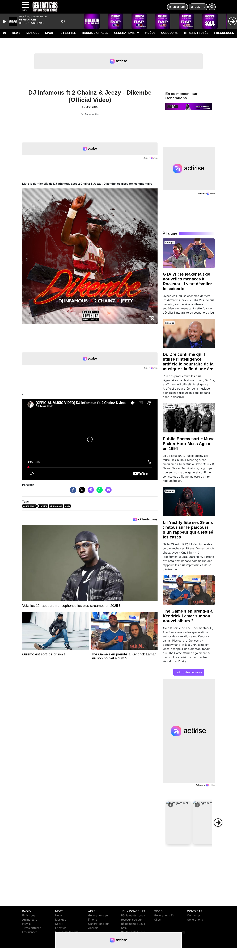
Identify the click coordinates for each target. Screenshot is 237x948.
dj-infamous (56, 506)
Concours (169, 32)
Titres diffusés (196, 32)
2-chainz (42, 506)
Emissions (28, 915)
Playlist (27, 923)
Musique (32, 32)
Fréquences (224, 32)
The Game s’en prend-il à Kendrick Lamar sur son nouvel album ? (188, 616)
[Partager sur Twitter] (81, 491)
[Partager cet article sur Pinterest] (90, 491)
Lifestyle (68, 32)
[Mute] (63, 21)
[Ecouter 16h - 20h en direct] (188, 106)
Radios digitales (95, 32)
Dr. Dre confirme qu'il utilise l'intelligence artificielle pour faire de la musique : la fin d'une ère (188, 361)
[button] (178, 822)
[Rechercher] (212, 6)
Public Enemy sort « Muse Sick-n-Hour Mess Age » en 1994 (188, 443)
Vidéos (150, 32)
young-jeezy (29, 506)
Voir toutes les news (189, 672)
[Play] (5, 21)
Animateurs (29, 919)
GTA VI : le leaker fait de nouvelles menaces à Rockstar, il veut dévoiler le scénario (187, 281)
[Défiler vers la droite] (218, 822)
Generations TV (126, 32)
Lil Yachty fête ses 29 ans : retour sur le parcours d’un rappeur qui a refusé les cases (188, 529)
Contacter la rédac (67, 932)
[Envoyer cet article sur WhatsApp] (99, 491)
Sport (50, 32)
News (16, 32)
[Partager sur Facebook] (72, 491)
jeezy (67, 506)
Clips (157, 919)
